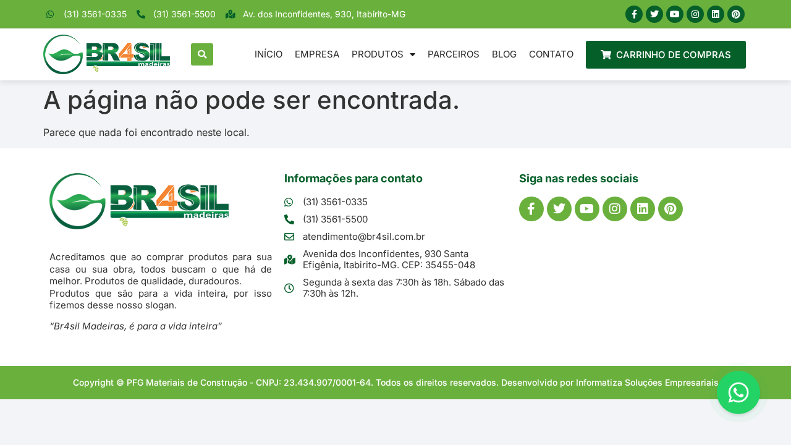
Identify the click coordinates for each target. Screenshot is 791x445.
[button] (202, 54)
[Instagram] (695, 14)
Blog (504, 54)
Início (268, 54)
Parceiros (454, 54)
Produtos (378, 54)
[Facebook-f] (634, 14)
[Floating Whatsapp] (738, 392)
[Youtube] (674, 14)
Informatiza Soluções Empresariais (647, 382)
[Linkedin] (715, 14)
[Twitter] (654, 14)
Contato (551, 54)
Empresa (317, 54)
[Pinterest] (736, 14)
